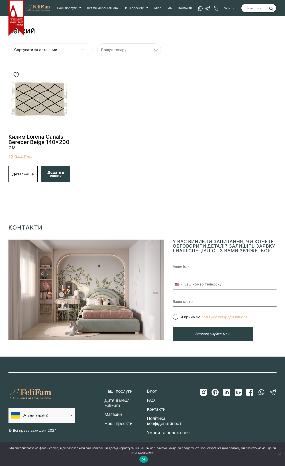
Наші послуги (67, 8)
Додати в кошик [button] (55, 174)
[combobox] (178, 284)
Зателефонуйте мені (212, 334)
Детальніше (23, 174)
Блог (157, 8)
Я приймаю (214, 317)
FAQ (170, 8)
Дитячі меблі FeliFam (102, 8)
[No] (279, 454)
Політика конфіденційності (165, 421)
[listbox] (41, 415)
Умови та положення (168, 432)
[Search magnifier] (271, 9)
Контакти (185, 8)
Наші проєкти (134, 8)
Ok (144, 459)
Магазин (113, 414)
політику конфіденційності (225, 317)
